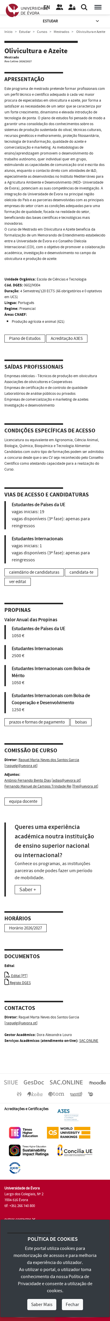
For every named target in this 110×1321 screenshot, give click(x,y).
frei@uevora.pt (85, 786)
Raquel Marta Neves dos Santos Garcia (48, 760)
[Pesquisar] (84, 7)
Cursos (42, 32)
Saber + (27, 889)
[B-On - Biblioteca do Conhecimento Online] (90, 1094)
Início (8, 32)
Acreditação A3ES (67, 338)
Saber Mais (42, 1304)
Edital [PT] (19, 975)
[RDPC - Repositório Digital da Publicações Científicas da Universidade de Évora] (19, 1094)
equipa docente (23, 801)
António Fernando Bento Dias (27, 780)
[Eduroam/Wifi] (76, 1094)
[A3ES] (68, 1114)
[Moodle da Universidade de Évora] (97, 1082)
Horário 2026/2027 (25, 928)
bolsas (81, 722)
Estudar (50, 21)
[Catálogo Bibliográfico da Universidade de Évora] (35, 1094)
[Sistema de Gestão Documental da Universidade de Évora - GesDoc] (34, 1082)
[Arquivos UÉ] (56, 1094)
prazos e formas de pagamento (37, 722)
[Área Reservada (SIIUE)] (72, 7)
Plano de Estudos (24, 338)
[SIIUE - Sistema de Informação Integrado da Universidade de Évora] (11, 1082)
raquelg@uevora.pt (21, 765)
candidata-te (81, 572)
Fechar (72, 1304)
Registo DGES (20, 983)
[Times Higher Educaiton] (23, 1132)
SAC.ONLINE (88, 1040)
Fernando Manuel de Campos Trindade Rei (37, 786)
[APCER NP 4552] (15, 1167)
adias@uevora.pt (66, 780)
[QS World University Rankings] (68, 1132)
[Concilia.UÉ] (74, 1150)
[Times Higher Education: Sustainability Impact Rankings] (29, 1150)
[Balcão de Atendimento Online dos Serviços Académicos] (66, 1082)
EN (46, 7)
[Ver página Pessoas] (60, 7)
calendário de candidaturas (34, 572)
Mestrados (61, 32)
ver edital (17, 582)
